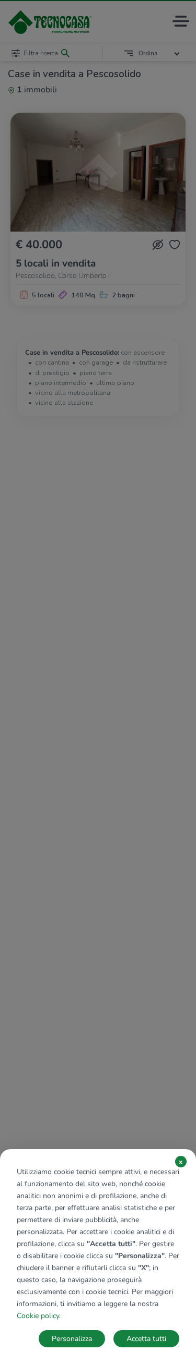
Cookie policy (38, 1316)
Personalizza (72, 1339)
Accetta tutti (146, 1339)
